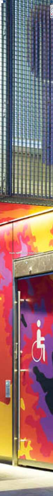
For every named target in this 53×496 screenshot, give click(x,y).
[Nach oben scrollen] (51, 493)
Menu (51, 1)
